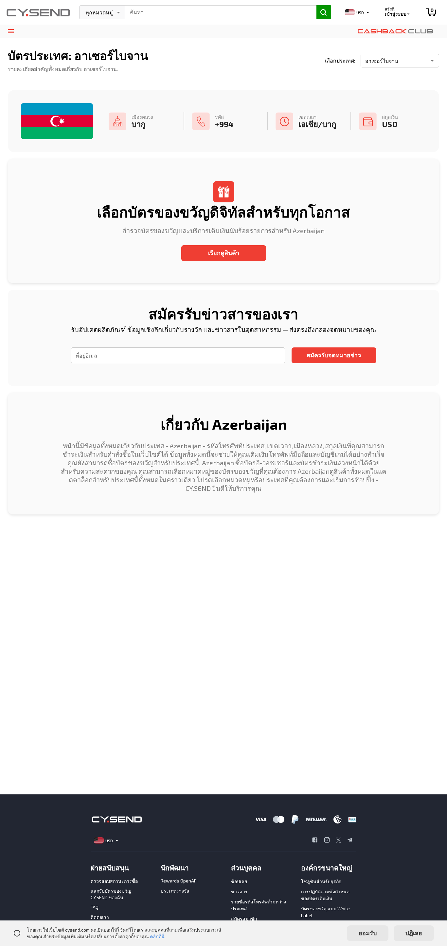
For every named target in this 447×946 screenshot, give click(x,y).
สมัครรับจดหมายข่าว (334, 355)
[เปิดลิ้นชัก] (10, 31)
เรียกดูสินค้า (223, 252)
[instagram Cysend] (327, 840)
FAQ (94, 907)
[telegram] (350, 840)
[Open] (432, 60)
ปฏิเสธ (413, 933)
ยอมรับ (368, 933)
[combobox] (218, 11)
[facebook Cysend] (315, 840)
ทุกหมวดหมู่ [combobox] (99, 12)
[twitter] (338, 840)
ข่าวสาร (239, 891)
